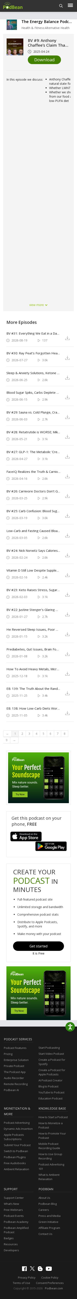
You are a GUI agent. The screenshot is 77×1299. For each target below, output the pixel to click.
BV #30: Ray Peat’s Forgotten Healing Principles (33, 353)
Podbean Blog (47, 1204)
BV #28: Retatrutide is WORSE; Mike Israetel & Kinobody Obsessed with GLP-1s (33, 432)
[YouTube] (50, 1270)
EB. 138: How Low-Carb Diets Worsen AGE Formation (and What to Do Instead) (33, 708)
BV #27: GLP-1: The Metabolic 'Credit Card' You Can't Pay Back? (33, 452)
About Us (44, 1198)
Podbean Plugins (15, 1157)
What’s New (11, 1204)
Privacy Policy (27, 1277)
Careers (43, 1210)
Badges (9, 1238)
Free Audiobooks (15, 1163)
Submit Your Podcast (17, 1145)
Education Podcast (50, 1098)
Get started (38, 946)
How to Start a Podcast (53, 1117)
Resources (11, 1244)
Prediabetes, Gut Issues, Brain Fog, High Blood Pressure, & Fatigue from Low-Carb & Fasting (33, 649)
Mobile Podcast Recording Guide (49, 1146)
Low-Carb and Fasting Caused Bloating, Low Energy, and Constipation (33, 531)
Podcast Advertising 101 (51, 1166)
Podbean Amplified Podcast (16, 1230)
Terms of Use (21, 1283)
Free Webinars (13, 1210)
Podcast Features (15, 1048)
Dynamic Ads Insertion (18, 1129)
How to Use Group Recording (50, 1156)
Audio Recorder (14, 1078)
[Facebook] (25, 1270)
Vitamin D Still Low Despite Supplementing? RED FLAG (33, 570)
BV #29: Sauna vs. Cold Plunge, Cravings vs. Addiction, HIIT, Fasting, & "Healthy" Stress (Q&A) (33, 412)
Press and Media (49, 1216)
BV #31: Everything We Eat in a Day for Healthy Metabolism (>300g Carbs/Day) (33, 333)
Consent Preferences (50, 1283)
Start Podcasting (49, 1048)
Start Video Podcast (51, 1054)
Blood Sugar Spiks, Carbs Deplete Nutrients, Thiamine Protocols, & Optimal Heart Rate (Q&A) (33, 392)
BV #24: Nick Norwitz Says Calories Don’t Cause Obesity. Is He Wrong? (33, 550)
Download (44, 60)
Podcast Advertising (17, 1123)
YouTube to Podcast (51, 1092)
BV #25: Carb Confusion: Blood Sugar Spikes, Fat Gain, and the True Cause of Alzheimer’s (33, 511)
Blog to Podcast (48, 1086)
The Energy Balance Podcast (48, 21)
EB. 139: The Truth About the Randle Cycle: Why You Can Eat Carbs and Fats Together (33, 688)
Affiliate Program (49, 1228)
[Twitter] (33, 1270)
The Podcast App (15, 1072)
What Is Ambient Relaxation (48, 1177)
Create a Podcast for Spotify (51, 1062)
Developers (11, 1250)
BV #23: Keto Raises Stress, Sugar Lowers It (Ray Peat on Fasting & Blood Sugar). (33, 590)
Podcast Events (14, 1216)
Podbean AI (11, 1090)
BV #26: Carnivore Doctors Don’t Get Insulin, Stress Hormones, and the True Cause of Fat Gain (33, 491)
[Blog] (41, 1270)
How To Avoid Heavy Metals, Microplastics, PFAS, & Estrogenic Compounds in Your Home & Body (33, 669)
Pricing (8, 1054)
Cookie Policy (49, 1277)
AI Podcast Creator (50, 1080)
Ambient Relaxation (16, 1169)
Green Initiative (48, 1222)
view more (37, 305)
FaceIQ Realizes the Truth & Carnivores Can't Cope (33, 471)
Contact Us (45, 1234)
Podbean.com (54, 1288)
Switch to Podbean (16, 1151)
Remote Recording (16, 1084)
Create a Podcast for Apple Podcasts (51, 1072)
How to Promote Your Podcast (52, 1135)
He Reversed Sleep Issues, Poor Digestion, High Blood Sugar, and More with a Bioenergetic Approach (33, 629)
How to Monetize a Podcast (50, 1125)
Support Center (14, 1198)
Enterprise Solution (16, 1060)
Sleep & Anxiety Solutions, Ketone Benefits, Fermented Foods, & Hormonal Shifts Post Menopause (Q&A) (33, 373)
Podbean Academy (16, 1222)
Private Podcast (14, 1066)
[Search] (61, 6)
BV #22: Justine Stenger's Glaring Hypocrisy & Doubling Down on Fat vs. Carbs (33, 610)
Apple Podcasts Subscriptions (14, 1137)
